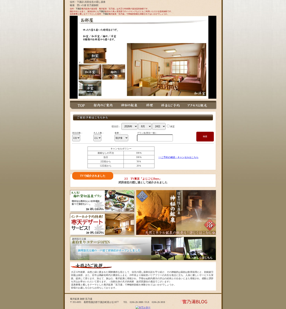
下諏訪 (79, 9)
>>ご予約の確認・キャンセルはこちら (178, 157)
